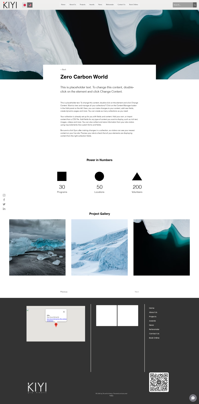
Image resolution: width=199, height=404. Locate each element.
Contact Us (154, 333)
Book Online (154, 338)
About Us (153, 312)
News (151, 325)
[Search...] (195, 4)
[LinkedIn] (4, 209)
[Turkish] (24, 5)
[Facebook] (4, 200)
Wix (112, 397)
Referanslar (154, 329)
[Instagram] (4, 195)
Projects (152, 316)
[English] (30, 5)
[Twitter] (4, 204)
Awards (152, 321)
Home (151, 308)
